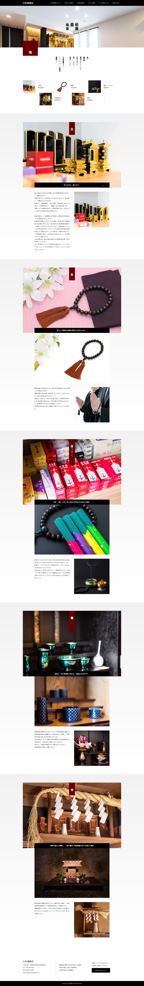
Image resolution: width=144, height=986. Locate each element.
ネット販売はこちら (103, 3)
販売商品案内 (80, 3)
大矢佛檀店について (56, 3)
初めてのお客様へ (69, 3)
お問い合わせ (115, 3)
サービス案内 (91, 3)
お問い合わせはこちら (101, 970)
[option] (72, 358)
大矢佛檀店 (28, 3)
